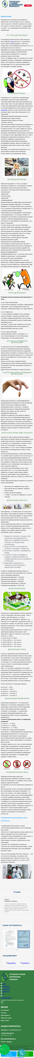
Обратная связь (6, 1018)
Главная (3, 11)
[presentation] (3, 905)
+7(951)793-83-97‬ (7, 1033)
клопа (12, 41)
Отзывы (3, 1013)
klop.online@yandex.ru (8, 1039)
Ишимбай (9, 1041)
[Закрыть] (29, 1049)
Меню (28, 5)
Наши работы (5, 1015)
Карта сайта (5, 1020)
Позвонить (9, 1055)
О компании (5, 1010)
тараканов (4, 110)
